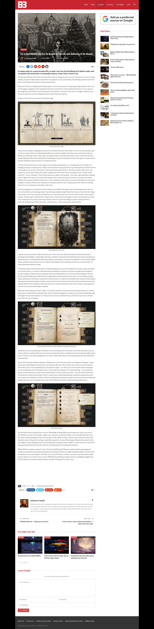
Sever (33, 486)
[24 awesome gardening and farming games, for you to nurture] (104, 100)
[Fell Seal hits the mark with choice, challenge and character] (83, 545)
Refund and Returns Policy (74, 621)
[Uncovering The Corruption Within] (30, 545)
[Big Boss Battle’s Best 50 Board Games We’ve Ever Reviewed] (104, 54)
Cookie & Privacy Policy (43, 621)
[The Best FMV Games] (104, 69)
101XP (24, 486)
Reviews (101, 5)
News (93, 5)
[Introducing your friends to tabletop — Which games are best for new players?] (104, 123)
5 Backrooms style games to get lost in (122, 44)
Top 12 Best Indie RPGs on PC (119, 105)
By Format (120, 5)
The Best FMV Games (117, 67)
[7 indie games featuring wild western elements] (104, 115)
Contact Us (30, 621)
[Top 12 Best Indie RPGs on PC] (104, 108)
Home (86, 5)
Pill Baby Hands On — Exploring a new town (34, 522)
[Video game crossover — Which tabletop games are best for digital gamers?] (104, 77)
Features (110, 5)
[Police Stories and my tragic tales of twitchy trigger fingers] (56, 545)
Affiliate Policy (89, 621)
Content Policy (58, 621)
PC (28, 486)
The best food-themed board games (121, 82)
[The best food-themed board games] (104, 85)
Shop (128, 5)
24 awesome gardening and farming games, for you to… (121, 98)
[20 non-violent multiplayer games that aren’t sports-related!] (104, 92)
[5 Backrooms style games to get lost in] (104, 46)
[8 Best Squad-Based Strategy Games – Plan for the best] (104, 39)
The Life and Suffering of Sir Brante (45, 486)
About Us (21, 621)
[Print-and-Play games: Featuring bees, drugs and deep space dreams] (104, 62)
